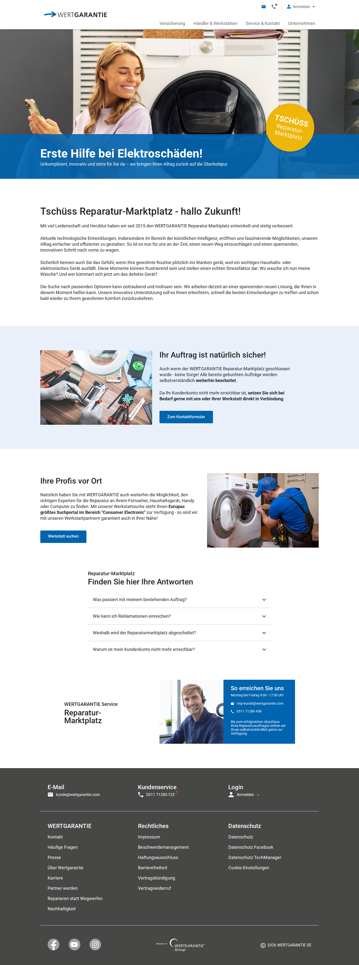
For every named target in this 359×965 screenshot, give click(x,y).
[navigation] (179, 789)
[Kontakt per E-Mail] (264, 7)
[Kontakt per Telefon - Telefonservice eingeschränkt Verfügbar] (274, 7)
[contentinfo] (286, 947)
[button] (301, 6)
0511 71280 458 (249, 711)
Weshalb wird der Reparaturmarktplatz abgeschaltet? (144, 632)
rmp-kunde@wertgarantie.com (260, 703)
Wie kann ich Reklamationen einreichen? (132, 616)
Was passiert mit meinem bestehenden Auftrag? (140, 599)
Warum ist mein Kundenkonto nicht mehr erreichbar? (144, 649)
